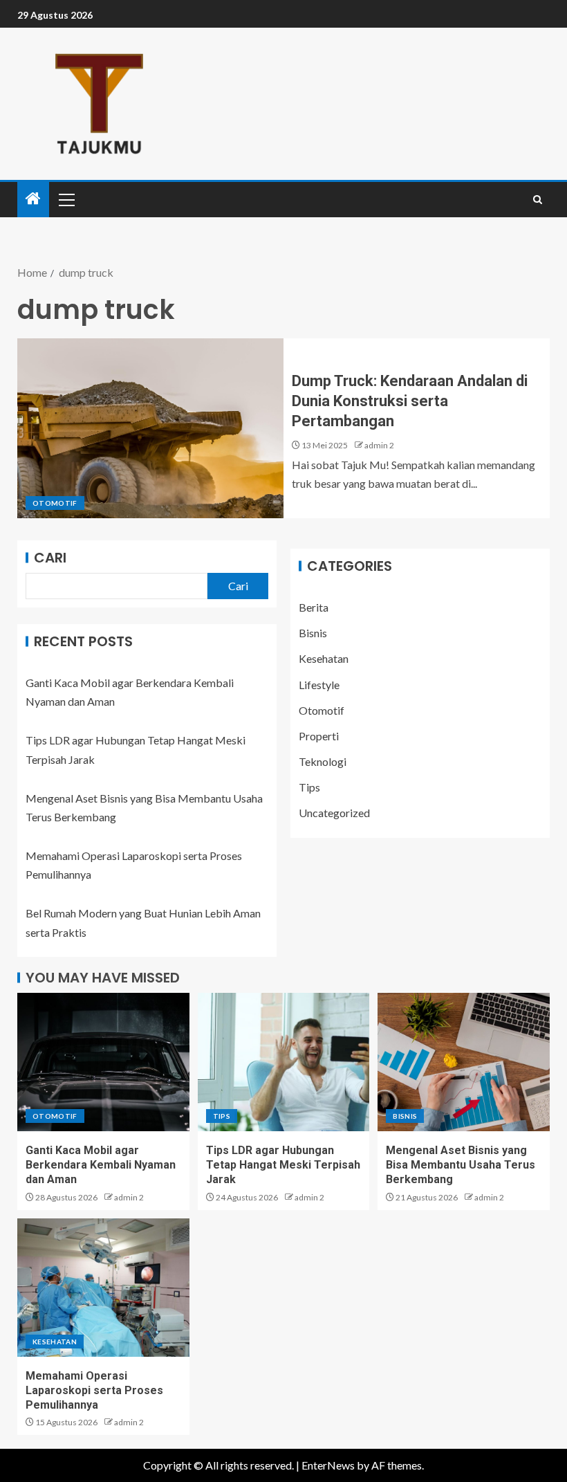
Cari (50, 558)
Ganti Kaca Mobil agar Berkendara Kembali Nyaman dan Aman (101, 1165)
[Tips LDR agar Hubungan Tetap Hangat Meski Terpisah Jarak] (284, 1062)
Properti (319, 735)
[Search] (537, 199)
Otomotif (54, 503)
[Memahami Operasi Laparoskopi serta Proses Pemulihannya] (103, 1287)
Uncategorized (334, 812)
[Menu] (66, 199)
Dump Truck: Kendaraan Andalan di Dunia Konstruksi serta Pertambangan (410, 401)
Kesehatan (323, 658)
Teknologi (322, 761)
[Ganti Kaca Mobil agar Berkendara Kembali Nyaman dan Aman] (103, 1062)
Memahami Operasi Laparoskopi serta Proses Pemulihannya (94, 1390)
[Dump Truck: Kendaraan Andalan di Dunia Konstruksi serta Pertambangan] (150, 428)
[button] (66, 199)
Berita (313, 607)
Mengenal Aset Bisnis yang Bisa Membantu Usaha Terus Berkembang (460, 1165)
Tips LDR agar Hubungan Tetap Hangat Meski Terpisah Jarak (283, 1165)
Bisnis (313, 632)
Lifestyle (319, 684)
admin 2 (379, 445)
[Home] (33, 199)
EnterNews (328, 1465)
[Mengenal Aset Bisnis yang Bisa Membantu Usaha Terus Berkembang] (464, 1062)
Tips (309, 787)
